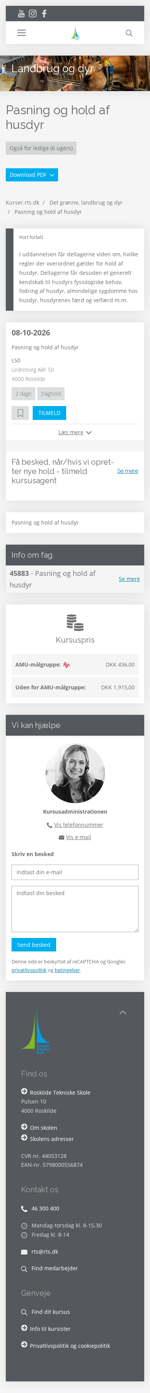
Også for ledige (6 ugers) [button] (41, 148)
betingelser (67, 969)
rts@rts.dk (44, 1251)
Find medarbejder (54, 1268)
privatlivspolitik (29, 969)
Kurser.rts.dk (22, 202)
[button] (43, 33)
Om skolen (43, 1127)
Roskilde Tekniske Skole (60, 1092)
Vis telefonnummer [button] (78, 824)
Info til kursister (50, 1328)
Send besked (33, 944)
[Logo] (75, 32)
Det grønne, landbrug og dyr (86, 202)
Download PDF (29, 174)
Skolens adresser (52, 1138)
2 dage (23, 393)
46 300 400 (44, 1208)
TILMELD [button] (49, 412)
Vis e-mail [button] (78, 837)
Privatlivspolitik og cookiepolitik (70, 1345)
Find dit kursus (50, 1311)
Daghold (51, 393)
